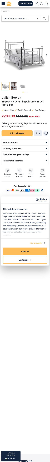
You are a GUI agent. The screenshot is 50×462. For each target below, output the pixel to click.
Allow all (25, 251)
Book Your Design (26, 3)
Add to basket (17, 133)
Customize (23, 260)
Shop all (5, 11)
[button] (11, 456)
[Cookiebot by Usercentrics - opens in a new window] (36, 200)
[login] (37, 3)
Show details (36, 243)
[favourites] (41, 3)
